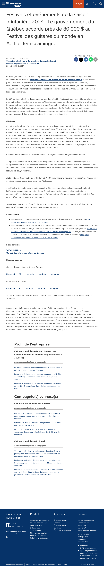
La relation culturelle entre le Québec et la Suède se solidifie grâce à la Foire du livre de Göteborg (38, 369)
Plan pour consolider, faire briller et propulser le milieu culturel (50, 236)
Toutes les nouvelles (86, 520)
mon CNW (82, 528)
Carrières (57, 528)
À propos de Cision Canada (61, 521)
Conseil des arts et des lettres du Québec (25, 252)
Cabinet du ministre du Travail (30, 441)
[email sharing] (95, 59)
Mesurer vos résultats (38, 533)
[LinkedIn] (7, 537)
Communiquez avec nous (16, 531)
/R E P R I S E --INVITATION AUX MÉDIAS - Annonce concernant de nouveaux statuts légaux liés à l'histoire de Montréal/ (37, 432)
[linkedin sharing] (86, 59)
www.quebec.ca (13, 249)
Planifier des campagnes (39, 523)
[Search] (101, 4)
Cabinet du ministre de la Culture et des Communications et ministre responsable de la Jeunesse (38, 354)
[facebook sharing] (76, 59)
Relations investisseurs (39, 538)
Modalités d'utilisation (14, 564)
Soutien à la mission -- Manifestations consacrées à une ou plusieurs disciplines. (54, 230)
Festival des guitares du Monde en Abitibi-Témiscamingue (56, 79)
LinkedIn (30, 274)
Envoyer (78, 3)
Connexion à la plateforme (83, 524)
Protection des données (87, 530)
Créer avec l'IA (36, 525)
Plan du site (62, 564)
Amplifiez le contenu (38, 535)
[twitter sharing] (81, 60)
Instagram (55, 274)
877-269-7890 (14, 524)
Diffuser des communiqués (35, 529)
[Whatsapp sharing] (91, 59)
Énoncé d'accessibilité (62, 530)
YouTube (43, 274)
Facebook (11, 274)
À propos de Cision (61, 525)
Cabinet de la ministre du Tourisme (32, 403)
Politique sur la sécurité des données (40, 564)
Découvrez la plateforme (39, 520)
